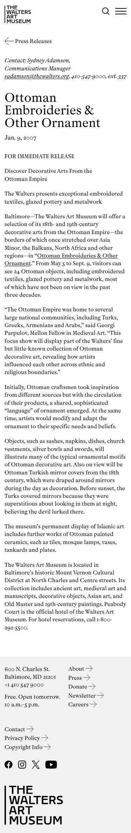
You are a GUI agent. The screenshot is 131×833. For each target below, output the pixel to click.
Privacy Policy (23, 738)
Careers (79, 704)
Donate (78, 686)
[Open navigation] (120, 11)
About (77, 668)
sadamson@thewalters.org (37, 76)
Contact (16, 729)
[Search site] (105, 11)
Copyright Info (24, 747)
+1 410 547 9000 (24, 684)
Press (75, 678)
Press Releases (33, 41)
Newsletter (82, 695)
